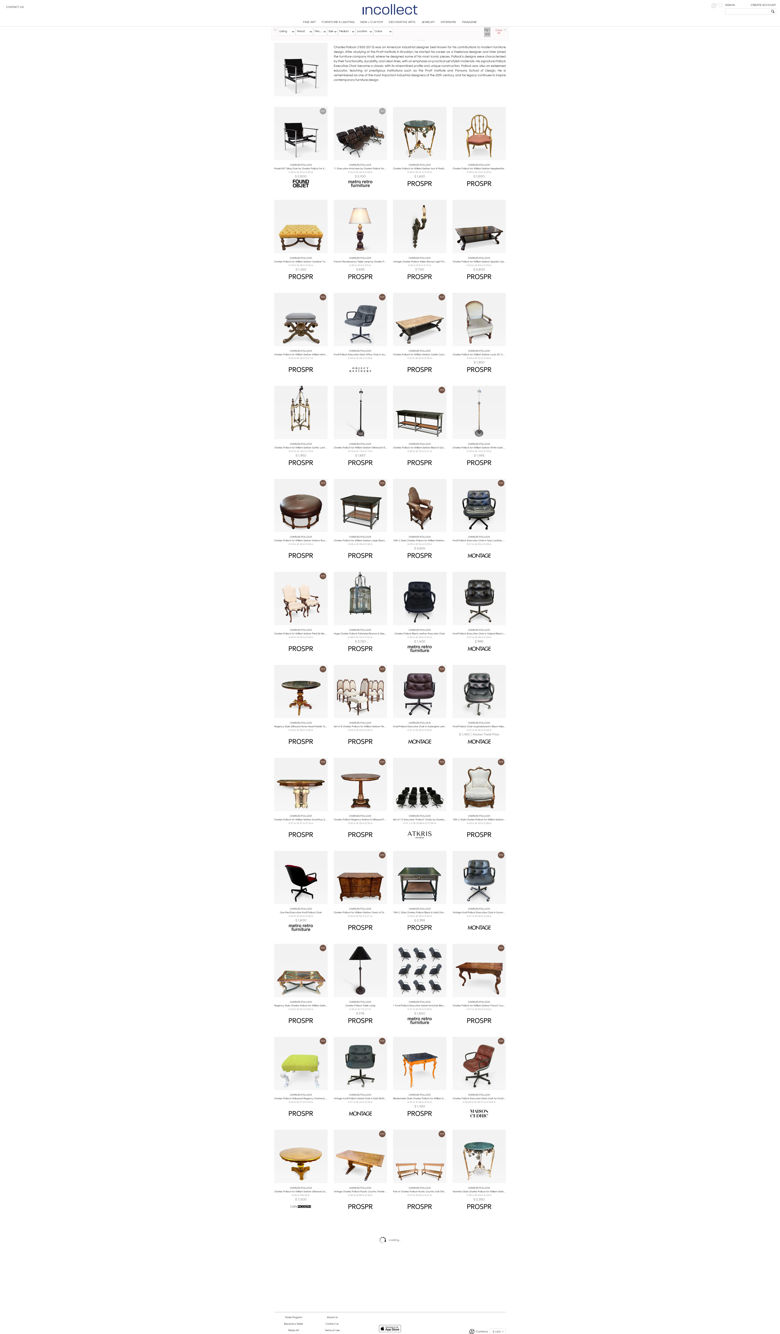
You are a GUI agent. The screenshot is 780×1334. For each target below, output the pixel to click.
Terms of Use (332, 1330)
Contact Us (15, 7)
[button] (714, 5)
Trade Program (293, 1317)
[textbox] (747, 11)
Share (298, 156)
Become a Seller (293, 1324)
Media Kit (293, 1330)
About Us (332, 1317)
